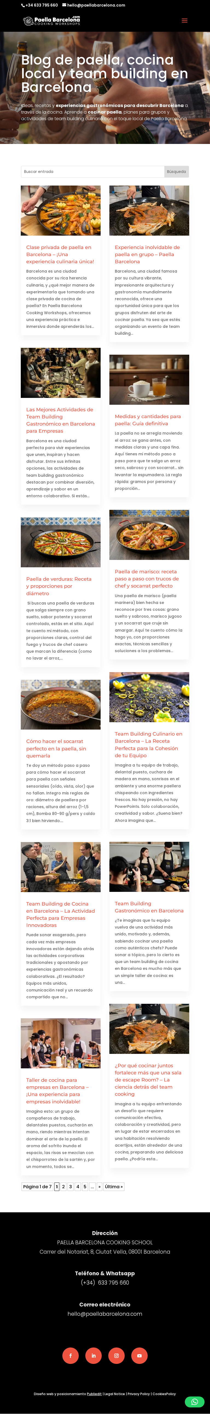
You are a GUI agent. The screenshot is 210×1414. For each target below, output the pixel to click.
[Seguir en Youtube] (139, 1356)
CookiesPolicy (164, 1394)
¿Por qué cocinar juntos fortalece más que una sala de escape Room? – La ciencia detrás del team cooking (148, 1080)
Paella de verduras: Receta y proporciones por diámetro (59, 586)
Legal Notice (114, 1394)
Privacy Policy (139, 1394)
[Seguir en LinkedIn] (93, 1356)
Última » (114, 1187)
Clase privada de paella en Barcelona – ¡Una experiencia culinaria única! (60, 254)
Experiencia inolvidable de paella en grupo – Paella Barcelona (147, 254)
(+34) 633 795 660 (105, 1282)
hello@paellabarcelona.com (105, 1314)
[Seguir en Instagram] (116, 1356)
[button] (195, 1401)
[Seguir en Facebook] (70, 1356)
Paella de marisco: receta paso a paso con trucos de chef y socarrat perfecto (147, 579)
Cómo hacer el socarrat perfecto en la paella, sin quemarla (56, 748)
